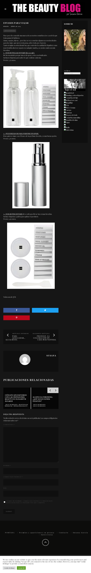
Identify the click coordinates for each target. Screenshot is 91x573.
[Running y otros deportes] (73, 95)
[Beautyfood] (69, 93)
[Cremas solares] (74, 90)
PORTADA (10, 533)
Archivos (67, 71)
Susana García (80, 533)
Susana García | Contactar (75, 50)
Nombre (7, 465)
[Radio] (67, 127)
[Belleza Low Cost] (70, 100)
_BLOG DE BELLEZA (9, 30)
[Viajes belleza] (67, 122)
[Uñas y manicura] (71, 120)
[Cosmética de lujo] (71, 98)
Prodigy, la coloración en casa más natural (44, 338)
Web (5, 488)
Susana (6, 26)
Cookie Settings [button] (9, 568)
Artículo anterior (20, 333)
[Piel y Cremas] (69, 108)
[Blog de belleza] (70, 115)
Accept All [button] (21, 568)
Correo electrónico (13, 477)
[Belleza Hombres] (72, 118)
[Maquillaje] (68, 103)
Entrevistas (47, 535)
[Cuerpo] (67, 110)
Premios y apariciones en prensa (36, 533)
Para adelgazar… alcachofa (15, 338)
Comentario (9, 424)
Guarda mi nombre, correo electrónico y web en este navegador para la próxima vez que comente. (29, 501)
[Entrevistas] (69, 130)
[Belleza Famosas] (68, 113)
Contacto (63, 533)
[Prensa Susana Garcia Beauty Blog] (65, 125)
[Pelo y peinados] (66, 105)
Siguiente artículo (41, 333)
